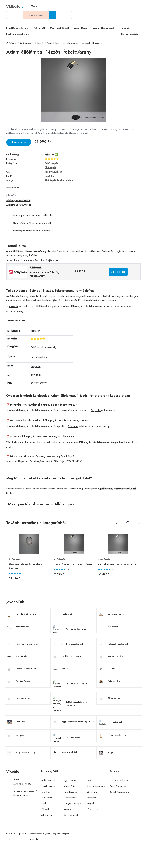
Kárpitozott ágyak (116, 698)
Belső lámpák (37, 347)
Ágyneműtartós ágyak (103, 28)
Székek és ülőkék (69, 752)
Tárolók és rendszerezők (27, 668)
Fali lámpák (39, 28)
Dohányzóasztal (23, 681)
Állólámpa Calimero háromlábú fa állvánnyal (25, 566)
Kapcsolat (34, 839)
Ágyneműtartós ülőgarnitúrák (79, 683)
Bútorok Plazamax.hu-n (119, 791)
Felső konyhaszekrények (18, 34)
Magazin (65, 833)
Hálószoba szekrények (118, 643)
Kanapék (21, 721)
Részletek (11, 187)
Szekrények (117, 722)
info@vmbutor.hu (20, 795)
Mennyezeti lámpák (59, 28)
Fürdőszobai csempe (71, 656)
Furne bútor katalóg (118, 786)
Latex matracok (23, 698)
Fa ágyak (20, 735)
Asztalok (65, 668)
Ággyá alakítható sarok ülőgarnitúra (78, 721)
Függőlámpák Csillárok (17, 28)
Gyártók (46, 833)
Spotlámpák (21, 656)
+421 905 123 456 (22, 784)
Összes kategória (129, 34)
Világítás (111, 752)
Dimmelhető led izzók (117, 735)
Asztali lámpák (81, 28)
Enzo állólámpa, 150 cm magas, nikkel (117, 564)
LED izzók (112, 668)
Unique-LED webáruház (119, 780)
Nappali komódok (116, 656)
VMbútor (14, 6)
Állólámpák (124, 28)
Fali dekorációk (115, 681)
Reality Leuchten (39, 357)
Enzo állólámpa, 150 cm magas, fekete (73, 564)
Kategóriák (56, 833)
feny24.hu (13, 306)
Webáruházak (36, 833)
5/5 (23, 573)
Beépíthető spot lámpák (27, 752)
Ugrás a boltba (18, 142)
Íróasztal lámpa (73, 737)
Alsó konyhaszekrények (72, 643)
